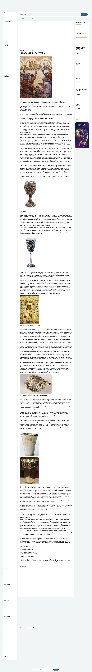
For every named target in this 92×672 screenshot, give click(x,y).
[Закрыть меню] (15, 13)
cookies (40, 669)
